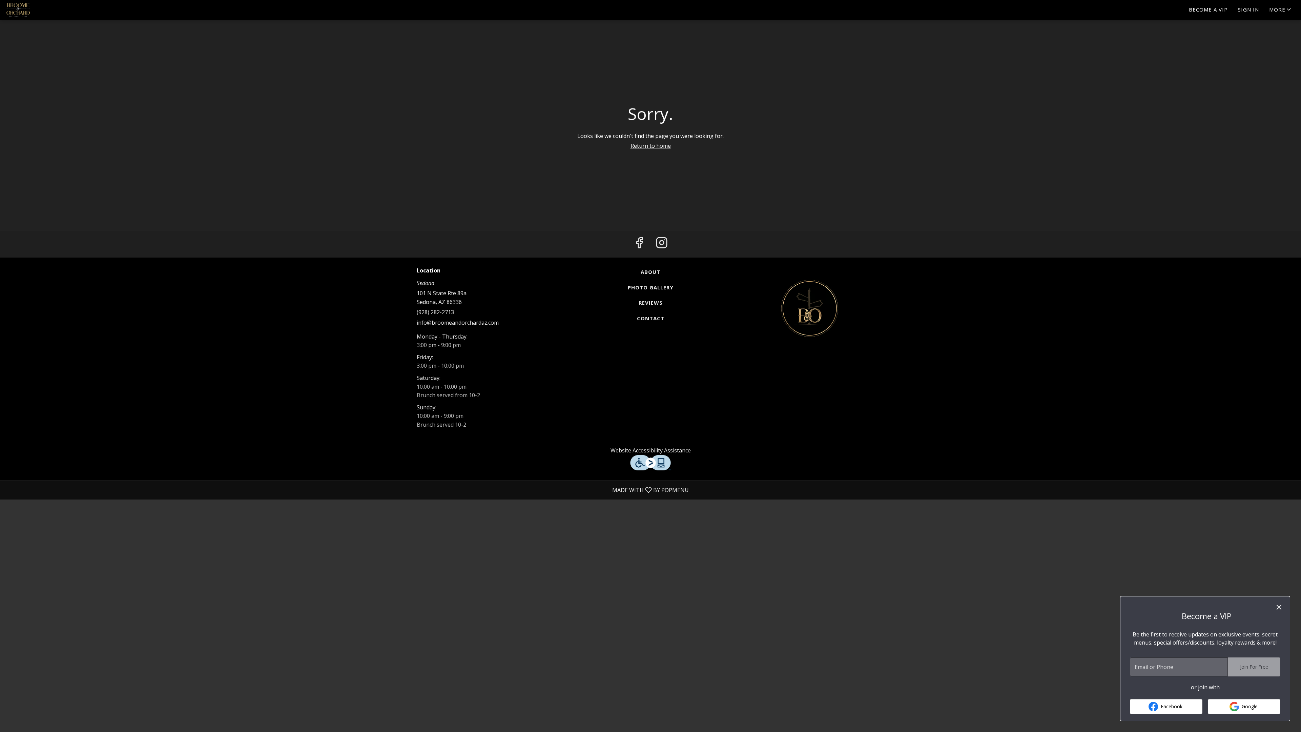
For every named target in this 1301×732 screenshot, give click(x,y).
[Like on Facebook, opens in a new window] (639, 244)
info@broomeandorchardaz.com (458, 322)
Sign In (1248, 9)
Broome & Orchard (809, 308)
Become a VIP (1208, 9)
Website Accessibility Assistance (651, 450)
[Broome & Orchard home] (35, 10)
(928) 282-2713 (435, 312)
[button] (1281, 10)
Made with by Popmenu (347, 490)
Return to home (651, 145)
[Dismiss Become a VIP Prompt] (1279, 607)
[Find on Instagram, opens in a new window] (662, 244)
